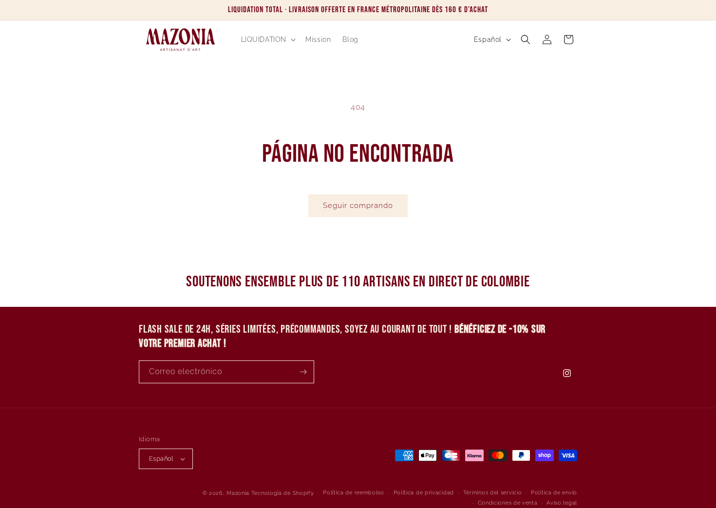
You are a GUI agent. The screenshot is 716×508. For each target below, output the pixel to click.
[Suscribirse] (303, 371)
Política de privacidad (424, 492)
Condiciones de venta (508, 503)
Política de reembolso (353, 492)
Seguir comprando (358, 205)
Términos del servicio (492, 492)
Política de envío (554, 492)
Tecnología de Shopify (282, 493)
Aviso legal (561, 503)
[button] (267, 39)
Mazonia (237, 493)
